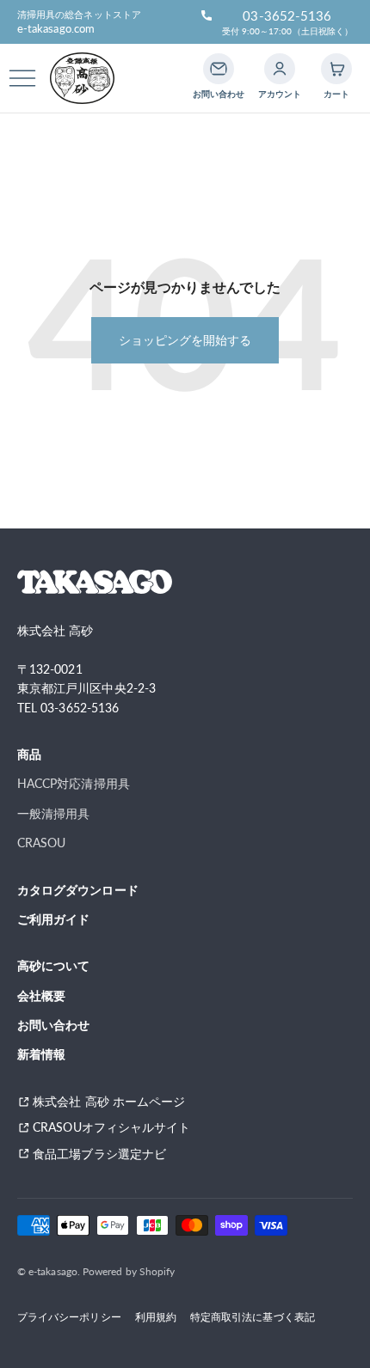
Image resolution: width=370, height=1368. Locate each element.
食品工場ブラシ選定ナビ (105, 1153)
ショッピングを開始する (185, 340)
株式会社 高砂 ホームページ (109, 1101)
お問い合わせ (53, 1024)
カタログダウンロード (78, 889)
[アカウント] (279, 68)
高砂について (53, 965)
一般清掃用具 (53, 813)
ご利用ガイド (53, 919)
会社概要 (41, 995)
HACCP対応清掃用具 (73, 783)
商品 (29, 754)
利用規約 (155, 1316)
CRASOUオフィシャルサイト (111, 1127)
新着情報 (41, 1054)
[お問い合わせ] (218, 68)
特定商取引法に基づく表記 (252, 1316)
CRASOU (41, 842)
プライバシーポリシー (69, 1316)
